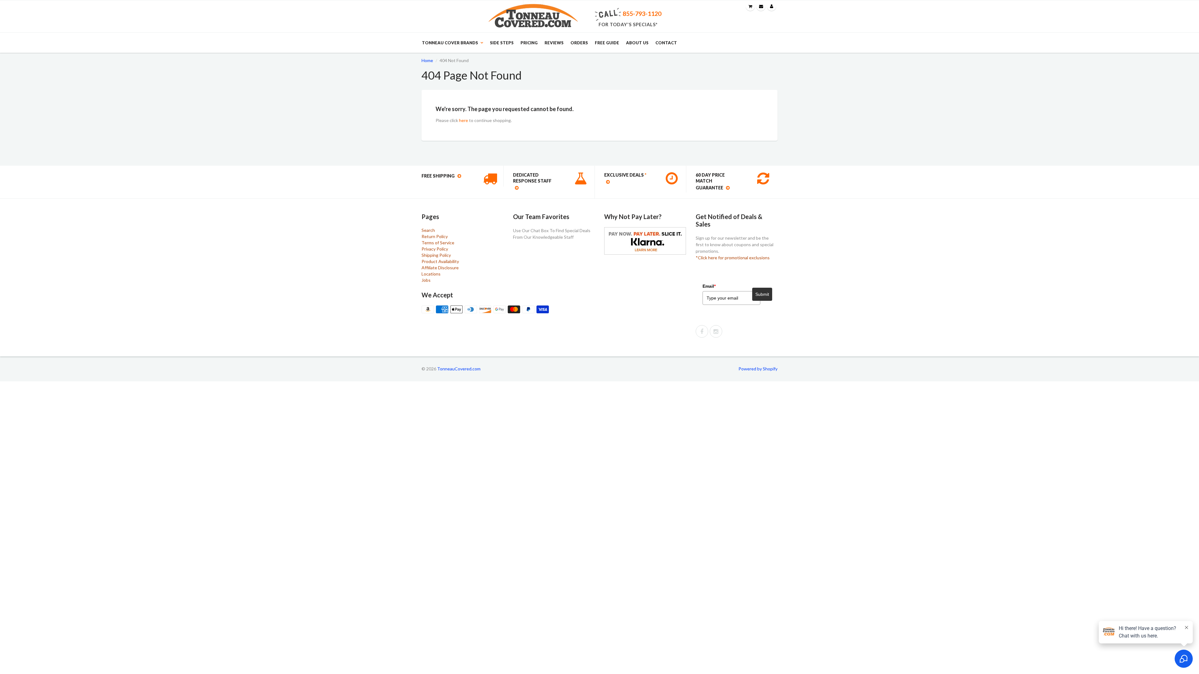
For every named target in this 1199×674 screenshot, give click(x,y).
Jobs (426, 280)
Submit (762, 294)
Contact (666, 42)
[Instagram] (716, 331)
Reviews (554, 42)
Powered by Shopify (757, 368)
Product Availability (440, 261)
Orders (579, 42)
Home (427, 60)
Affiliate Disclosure (440, 267)
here (463, 120)
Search (428, 230)
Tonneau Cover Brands (450, 42)
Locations (431, 273)
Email (709, 286)
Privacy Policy (435, 249)
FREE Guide (607, 42)
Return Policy (435, 236)
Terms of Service (438, 242)
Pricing (529, 42)
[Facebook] (702, 331)
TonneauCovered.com (459, 368)
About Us (637, 42)
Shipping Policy (436, 255)
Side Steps (502, 42)
